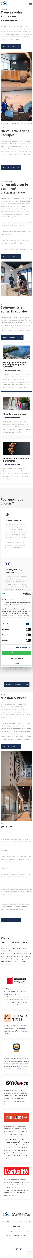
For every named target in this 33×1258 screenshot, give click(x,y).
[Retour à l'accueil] (5, 3)
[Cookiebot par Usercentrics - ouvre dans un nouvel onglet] (23, 593)
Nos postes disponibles (15, 684)
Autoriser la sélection (16, 658)
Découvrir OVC (5, 1221)
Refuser (16, 663)
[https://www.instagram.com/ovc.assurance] (16, 1249)
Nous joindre (16, 1226)
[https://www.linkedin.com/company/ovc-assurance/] (20, 1249)
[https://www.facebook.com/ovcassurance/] (12, 1249)
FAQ (30, 1221)
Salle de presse (14, 1221)
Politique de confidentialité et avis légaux (17, 1235)
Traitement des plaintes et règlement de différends (16, 1231)
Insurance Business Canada (20, 1069)
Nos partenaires (24, 1221)
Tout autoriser (16, 653)
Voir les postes (9, 46)
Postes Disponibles (10, 338)
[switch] (28, 629)
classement (19, 1028)
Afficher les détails (21, 647)
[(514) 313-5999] (27, 3)
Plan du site (16, 1252)
